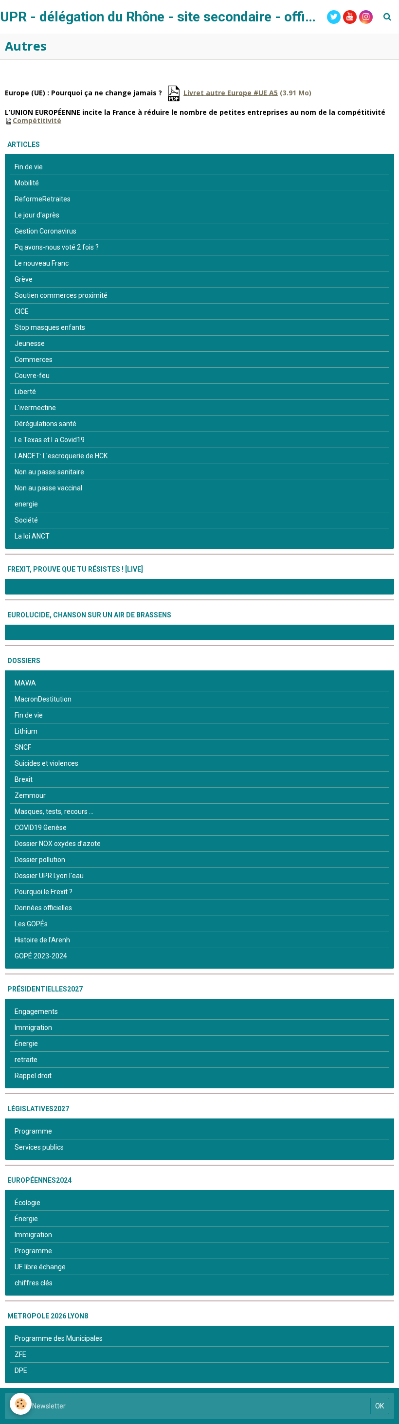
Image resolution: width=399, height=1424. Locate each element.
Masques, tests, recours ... (54, 811)
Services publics (39, 1147)
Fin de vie (29, 167)
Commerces (34, 359)
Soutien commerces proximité (61, 295)
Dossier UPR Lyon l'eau (49, 876)
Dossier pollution (40, 860)
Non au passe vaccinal (48, 488)
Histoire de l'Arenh (42, 940)
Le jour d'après (37, 215)
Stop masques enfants (50, 327)
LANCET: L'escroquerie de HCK (61, 456)
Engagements (36, 1011)
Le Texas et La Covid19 (50, 440)
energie (26, 504)
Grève (24, 279)
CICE (22, 311)
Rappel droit (33, 1076)
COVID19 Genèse (41, 827)
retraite (26, 1059)
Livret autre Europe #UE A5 (230, 92)
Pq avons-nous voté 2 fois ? (57, 247)
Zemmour (30, 795)
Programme (33, 1131)
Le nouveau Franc (42, 263)
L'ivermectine (35, 408)
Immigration (33, 1027)
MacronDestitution (43, 699)
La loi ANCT (32, 536)
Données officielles (43, 908)
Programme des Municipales (59, 1338)
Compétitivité (37, 120)
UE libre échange (40, 1267)
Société (26, 520)
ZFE (20, 1354)
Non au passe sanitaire (49, 472)
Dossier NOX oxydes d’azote (58, 843)
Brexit (24, 779)
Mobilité (27, 183)
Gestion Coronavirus (45, 231)
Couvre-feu (32, 375)
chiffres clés (34, 1283)
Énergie (26, 1043)
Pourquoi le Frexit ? (44, 892)
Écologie (27, 1203)
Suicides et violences (46, 763)
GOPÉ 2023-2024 (41, 956)
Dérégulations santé (45, 424)
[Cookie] (21, 1404)
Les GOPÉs (31, 924)
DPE (21, 1370)
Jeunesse (30, 343)
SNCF (23, 747)
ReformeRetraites (43, 199)
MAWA (25, 683)
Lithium (26, 731)
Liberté (25, 392)
